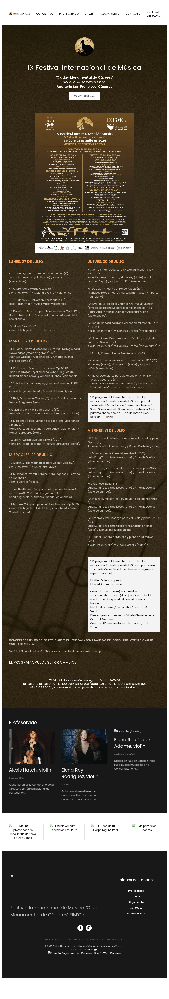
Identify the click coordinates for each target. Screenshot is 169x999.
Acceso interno (136, 913)
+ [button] (84, 182)
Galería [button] (89, 14)
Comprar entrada (84, 95)
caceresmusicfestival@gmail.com (76, 687)
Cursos (136, 896)
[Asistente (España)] (22, 731)
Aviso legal (118, 939)
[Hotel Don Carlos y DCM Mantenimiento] (74, 832)
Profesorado (69, 14)
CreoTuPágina (91, 949)
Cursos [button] (25, 14)
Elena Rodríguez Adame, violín (27, 742)
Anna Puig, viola (80, 739)
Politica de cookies (60, 939)
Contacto (133, 14)
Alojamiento (110, 14)
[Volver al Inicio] (14, 14)
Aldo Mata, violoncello (126, 742)
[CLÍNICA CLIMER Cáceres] (33, 832)
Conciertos (44, 14)
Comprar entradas (153, 14)
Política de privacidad (91, 939)
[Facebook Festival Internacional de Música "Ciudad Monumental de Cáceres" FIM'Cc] (80, 928)
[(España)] (69, 731)
